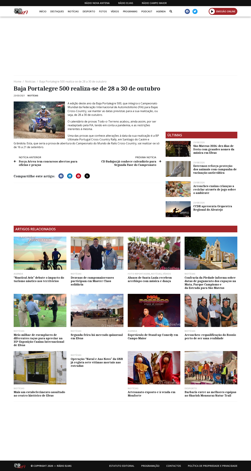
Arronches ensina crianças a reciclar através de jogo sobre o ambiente (214, 189)
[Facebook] (187, 11)
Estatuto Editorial (121, 465)
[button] (212, 11)
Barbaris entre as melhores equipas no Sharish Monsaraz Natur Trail (210, 393)
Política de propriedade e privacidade (212, 465)
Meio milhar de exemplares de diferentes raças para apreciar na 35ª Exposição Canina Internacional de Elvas (39, 340)
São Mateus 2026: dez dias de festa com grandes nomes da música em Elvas (213, 149)
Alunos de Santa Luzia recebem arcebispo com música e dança (150, 279)
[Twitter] (195, 11)
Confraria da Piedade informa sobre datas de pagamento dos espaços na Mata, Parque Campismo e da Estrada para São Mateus (210, 283)
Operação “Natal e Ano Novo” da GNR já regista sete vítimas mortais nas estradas (97, 362)
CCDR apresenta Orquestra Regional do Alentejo (212, 207)
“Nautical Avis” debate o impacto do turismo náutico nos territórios (39, 279)
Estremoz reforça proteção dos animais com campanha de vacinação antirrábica (215, 169)
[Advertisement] (116, 47)
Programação (150, 465)
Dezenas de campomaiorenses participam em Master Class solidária (92, 281)
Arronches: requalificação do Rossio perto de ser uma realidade (210, 336)
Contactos (173, 465)
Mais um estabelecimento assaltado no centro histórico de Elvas (39, 393)
